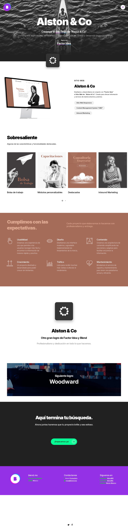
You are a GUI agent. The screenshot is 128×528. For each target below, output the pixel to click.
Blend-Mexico (111, 483)
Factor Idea (64, 43)
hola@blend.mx (71, 481)
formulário (73, 478)
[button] (123, 7)
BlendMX (110, 478)
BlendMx (110, 481)
